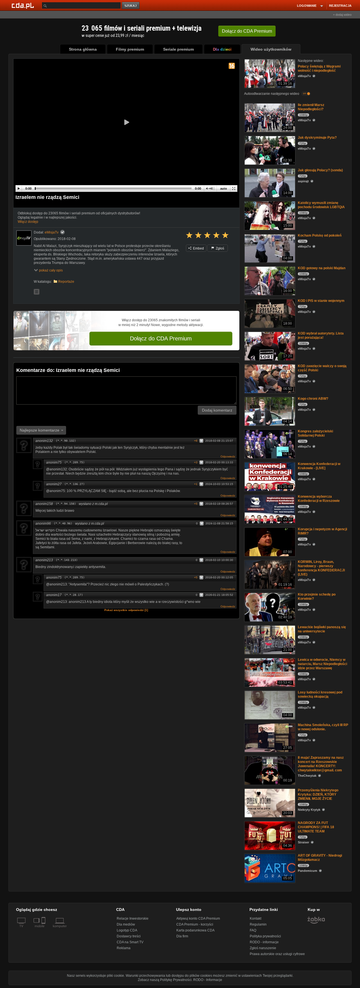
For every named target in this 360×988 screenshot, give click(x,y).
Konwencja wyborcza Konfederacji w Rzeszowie (319, 499)
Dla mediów (126, 924)
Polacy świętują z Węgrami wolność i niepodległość (319, 68)
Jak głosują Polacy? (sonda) (320, 170)
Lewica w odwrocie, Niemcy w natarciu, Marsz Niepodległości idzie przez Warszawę (322, 664)
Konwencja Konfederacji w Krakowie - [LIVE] (319, 466)
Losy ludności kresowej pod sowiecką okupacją (320, 694)
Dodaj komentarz (217, 410)
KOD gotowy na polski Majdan (321, 268)
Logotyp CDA (127, 930)
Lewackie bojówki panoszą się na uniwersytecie (322, 629)
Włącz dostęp (28, 222)
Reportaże (66, 282)
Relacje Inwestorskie (132, 918)
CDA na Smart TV (130, 942)
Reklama (123, 948)
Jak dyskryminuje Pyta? (317, 138)
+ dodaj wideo (342, 14)
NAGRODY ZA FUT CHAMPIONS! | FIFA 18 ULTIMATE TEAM (316, 827)
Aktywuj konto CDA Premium (198, 918)
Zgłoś (219, 248)
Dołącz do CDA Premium (161, 338)
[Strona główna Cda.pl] (23, 5)
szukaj (131, 6)
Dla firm (182, 936)
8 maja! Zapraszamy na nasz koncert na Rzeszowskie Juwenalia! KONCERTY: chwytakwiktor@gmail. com (321, 764)
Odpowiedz (227, 456)
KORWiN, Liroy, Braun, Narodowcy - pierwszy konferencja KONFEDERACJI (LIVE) (321, 568)
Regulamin (258, 924)
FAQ (253, 930)
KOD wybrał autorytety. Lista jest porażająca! (321, 335)
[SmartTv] (44, 929)
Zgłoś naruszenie (263, 948)
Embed (198, 248)
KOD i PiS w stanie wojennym (321, 301)
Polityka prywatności (265, 936)
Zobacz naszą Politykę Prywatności (165, 980)
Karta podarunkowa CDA (195, 930)
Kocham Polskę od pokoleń (319, 235)
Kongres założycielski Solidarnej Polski (315, 433)
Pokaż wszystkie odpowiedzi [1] (126, 610)
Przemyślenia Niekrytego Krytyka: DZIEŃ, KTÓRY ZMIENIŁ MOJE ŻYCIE (318, 794)
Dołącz (247, 31)
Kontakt (255, 918)
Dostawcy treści (129, 936)
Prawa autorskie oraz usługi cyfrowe (277, 954)
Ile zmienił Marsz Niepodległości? (311, 107)
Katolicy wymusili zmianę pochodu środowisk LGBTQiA (321, 205)
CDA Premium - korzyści (194, 924)
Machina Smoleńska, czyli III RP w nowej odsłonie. (323, 727)
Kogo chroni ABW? (313, 399)
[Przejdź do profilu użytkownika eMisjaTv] (24, 238)
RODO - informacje (264, 942)
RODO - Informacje (207, 980)
